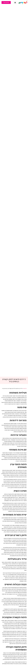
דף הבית (25, 388)
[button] (15, 2)
